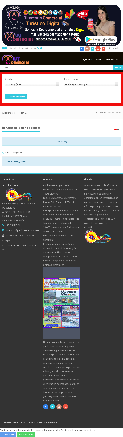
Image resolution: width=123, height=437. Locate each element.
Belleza (103, 113)
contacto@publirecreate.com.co (21, 48)
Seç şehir (9, 79)
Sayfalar (86, 59)
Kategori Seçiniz (71, 79)
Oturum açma (111, 59)
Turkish (115, 47)
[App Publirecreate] (61, 25)
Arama (118, 67)
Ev (76, 59)
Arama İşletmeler (16, 96)
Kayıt (98, 59)
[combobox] (32, 84)
